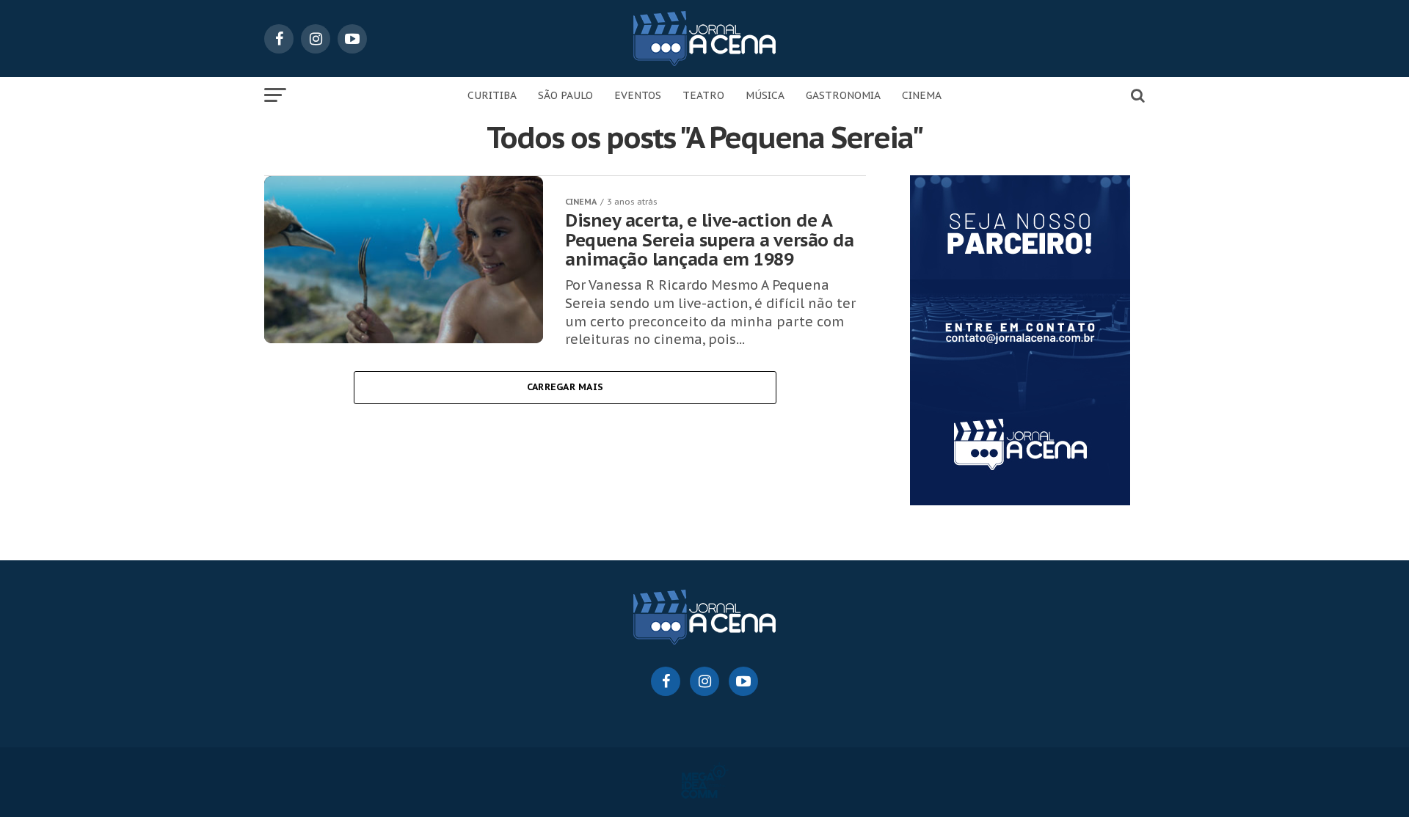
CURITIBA (492, 95)
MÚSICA (765, 95)
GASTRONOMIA (843, 95)
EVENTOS (637, 95)
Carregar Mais (565, 387)
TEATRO (703, 95)
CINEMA (922, 95)
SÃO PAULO (565, 95)
